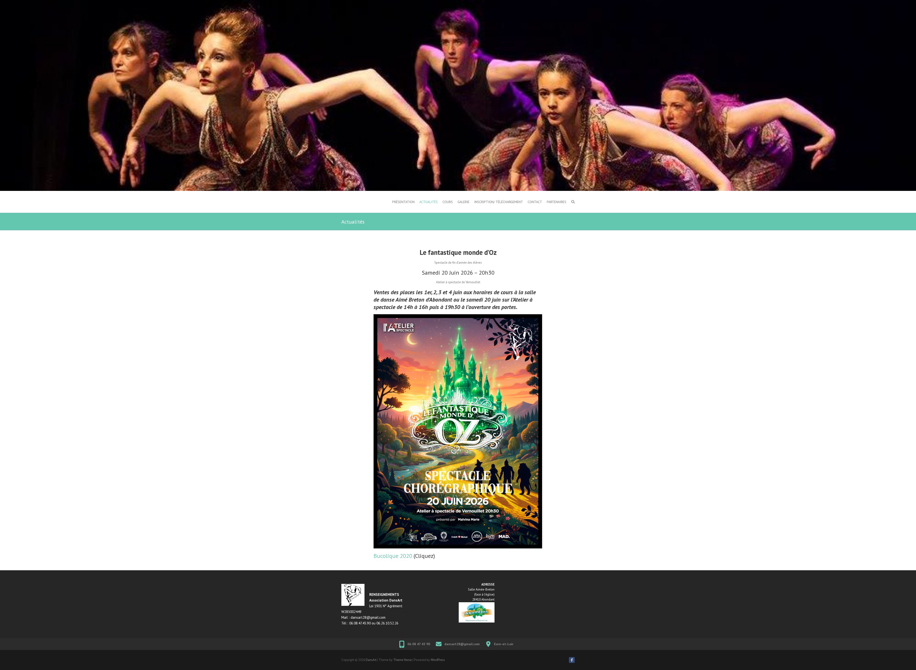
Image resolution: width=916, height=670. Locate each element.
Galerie (463, 202)
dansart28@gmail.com (462, 644)
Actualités (428, 202)
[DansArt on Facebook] (572, 660)
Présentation (403, 202)
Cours (447, 202)
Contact (535, 202)
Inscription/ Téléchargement (498, 202)
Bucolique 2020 (393, 556)
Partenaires (556, 202)
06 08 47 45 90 (418, 644)
